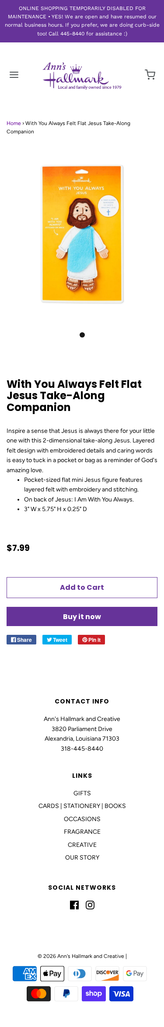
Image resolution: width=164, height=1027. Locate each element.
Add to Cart (82, 587)
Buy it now (82, 617)
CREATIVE (82, 845)
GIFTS (82, 793)
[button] (82, 243)
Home (14, 123)
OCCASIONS (82, 819)
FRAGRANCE (82, 832)
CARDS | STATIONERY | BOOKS (82, 806)
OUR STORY (82, 857)
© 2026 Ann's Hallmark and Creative (81, 956)
